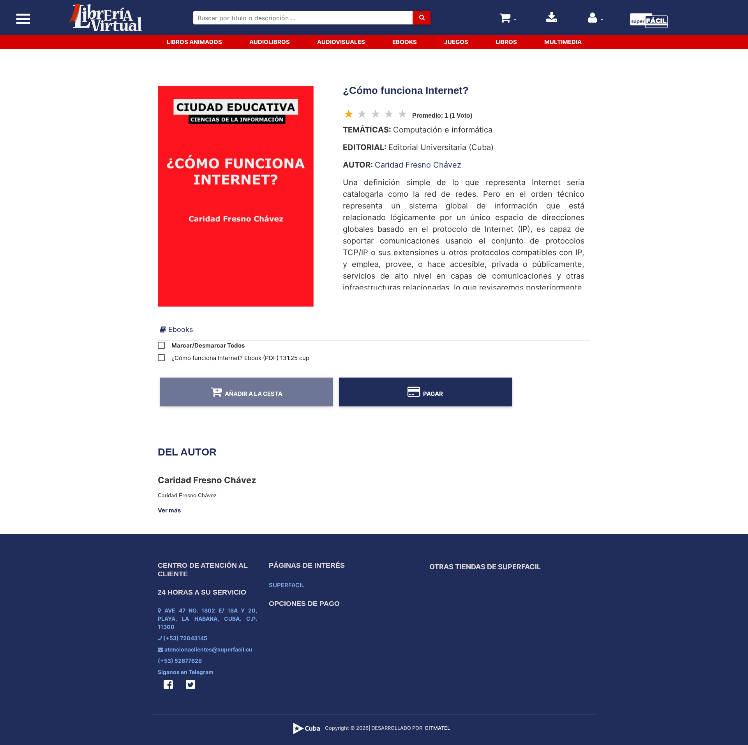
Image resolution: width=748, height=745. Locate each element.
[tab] (176, 329)
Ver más (169, 510)
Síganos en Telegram (185, 672)
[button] (595, 19)
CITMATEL (437, 728)
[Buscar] (421, 18)
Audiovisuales (341, 42)
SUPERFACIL (286, 585)
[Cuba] (307, 728)
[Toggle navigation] (23, 19)
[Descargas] (551, 19)
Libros (506, 42)
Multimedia (563, 42)
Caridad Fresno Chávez (418, 164)
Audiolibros (269, 42)
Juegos (456, 42)
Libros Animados (194, 42)
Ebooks (404, 42)
